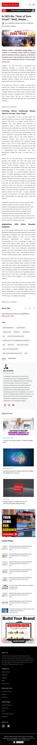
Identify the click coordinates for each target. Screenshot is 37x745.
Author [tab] (4, 358)
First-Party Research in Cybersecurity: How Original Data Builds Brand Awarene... (18, 472)
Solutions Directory (7, 691)
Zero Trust (11, 344)
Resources (5, 675)
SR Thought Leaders (7, 714)
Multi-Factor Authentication (16, 336)
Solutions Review (6, 705)
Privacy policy (19, 742)
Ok (14, 742)
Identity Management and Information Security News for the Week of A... (20, 547)
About (3, 711)
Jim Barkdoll (10, 23)
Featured (13, 26)
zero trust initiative (22, 344)
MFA (4, 336)
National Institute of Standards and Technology (16, 340)
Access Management (8, 327)
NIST (4, 344)
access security (21, 327)
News (10, 549)
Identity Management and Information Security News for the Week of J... (20, 570)
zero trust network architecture (12, 353)
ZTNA (26, 353)
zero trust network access (10, 349)
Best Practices (6, 26)
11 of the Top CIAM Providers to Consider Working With (18, 441)
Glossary (4, 694)
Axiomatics (5, 57)
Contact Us (5, 716)
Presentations (5, 683)
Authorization (7, 332)
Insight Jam (5, 708)
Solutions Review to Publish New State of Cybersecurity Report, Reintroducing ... (15, 502)
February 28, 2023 (8, 316)
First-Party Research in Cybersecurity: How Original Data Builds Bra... (21, 609)
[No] (35, 740)
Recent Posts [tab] (12, 358)
